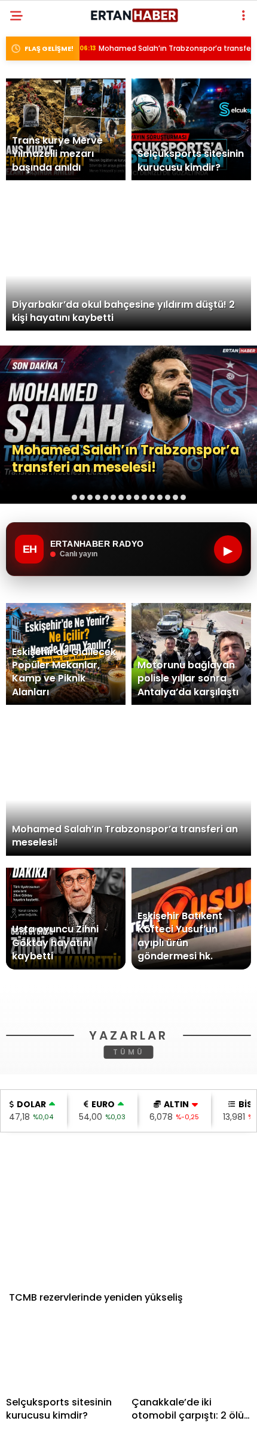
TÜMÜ (129, 1222)
